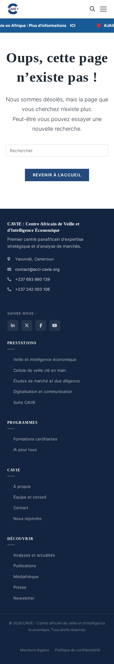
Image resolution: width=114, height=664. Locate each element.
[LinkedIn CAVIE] (12, 325)
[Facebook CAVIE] (40, 325)
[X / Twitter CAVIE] (26, 325)
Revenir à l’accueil (57, 174)
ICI (70, 25)
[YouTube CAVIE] (54, 325)
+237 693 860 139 (32, 279)
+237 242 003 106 (32, 289)
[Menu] (103, 9)
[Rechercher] (92, 9)
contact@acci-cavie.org (37, 269)
